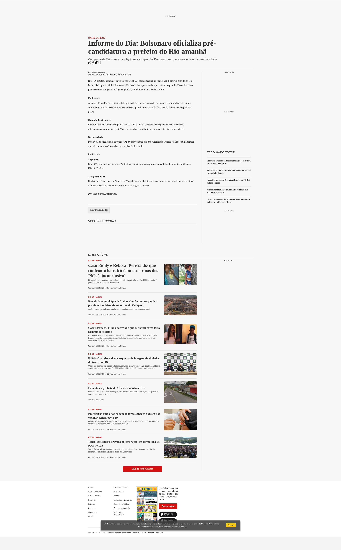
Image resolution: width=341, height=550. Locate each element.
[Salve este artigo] (99, 63)
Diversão (92, 500)
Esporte (91, 504)
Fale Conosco (148, 533)
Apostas (117, 496)
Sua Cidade (119, 492)
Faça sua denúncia (122, 508)
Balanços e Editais (121, 504)
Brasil (90, 516)
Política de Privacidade (119, 513)
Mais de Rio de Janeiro (142, 469)
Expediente (135, 533)
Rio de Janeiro (96, 38)
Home (90, 487)
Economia (92, 512)
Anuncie (159, 533)
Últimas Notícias (95, 492)
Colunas (91, 508)
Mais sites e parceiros (123, 500)
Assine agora (168, 506)
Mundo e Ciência (121, 487)
